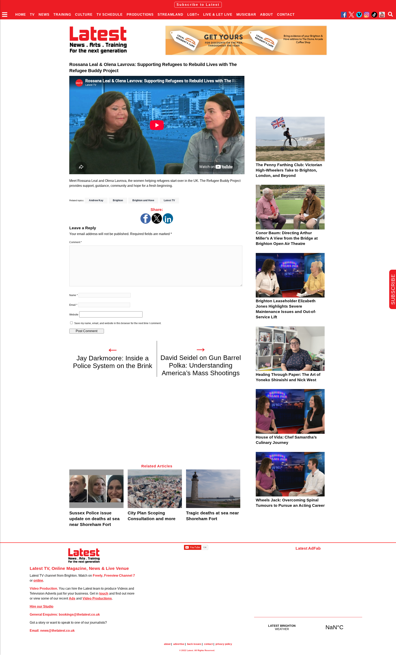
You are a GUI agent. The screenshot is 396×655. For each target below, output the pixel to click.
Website (73, 314)
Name (73, 295)
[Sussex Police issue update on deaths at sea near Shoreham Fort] (96, 488)
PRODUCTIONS (140, 14)
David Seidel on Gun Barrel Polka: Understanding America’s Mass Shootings (200, 365)
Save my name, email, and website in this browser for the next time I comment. (117, 323)
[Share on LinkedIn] (168, 222)
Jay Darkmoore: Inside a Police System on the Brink (112, 361)
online (38, 580)
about (167, 644)
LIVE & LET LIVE (217, 14)
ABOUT (266, 14)
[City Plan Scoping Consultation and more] (155, 488)
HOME (20, 14)
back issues (194, 644)
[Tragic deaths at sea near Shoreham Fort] (213, 488)
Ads (72, 598)
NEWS (44, 14)
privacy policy (224, 644)
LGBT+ (193, 14)
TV (32, 14)
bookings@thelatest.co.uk (79, 614)
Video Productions (97, 598)
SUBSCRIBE (393, 289)
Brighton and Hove (143, 200)
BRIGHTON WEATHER (308, 627)
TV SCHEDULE (110, 14)
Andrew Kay (96, 200)
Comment (75, 242)
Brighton (118, 200)
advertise (178, 644)
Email (73, 304)
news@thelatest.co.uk (57, 630)
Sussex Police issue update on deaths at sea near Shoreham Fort (94, 518)
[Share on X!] (157, 222)
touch (103, 593)
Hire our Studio (41, 606)
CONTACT (286, 14)
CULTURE (84, 14)
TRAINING (62, 14)
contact (208, 644)
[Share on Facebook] (145, 222)
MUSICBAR (246, 14)
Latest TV (169, 200)
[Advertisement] (156, 423)
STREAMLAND (170, 14)
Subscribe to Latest (198, 4)
